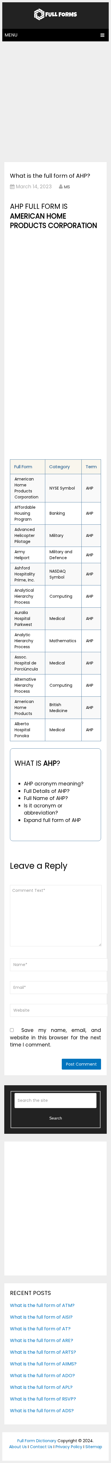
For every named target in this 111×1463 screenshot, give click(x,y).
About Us (18, 1447)
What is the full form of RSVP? (43, 1399)
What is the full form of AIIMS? (43, 1364)
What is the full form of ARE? (41, 1340)
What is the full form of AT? (40, 1328)
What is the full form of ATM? (42, 1305)
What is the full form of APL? (41, 1387)
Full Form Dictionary (36, 1441)
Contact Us (41, 1447)
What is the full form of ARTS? (43, 1352)
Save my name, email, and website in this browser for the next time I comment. (55, 1037)
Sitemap (93, 1447)
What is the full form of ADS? (42, 1410)
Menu (11, 35)
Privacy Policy (69, 1447)
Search (55, 1118)
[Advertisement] (55, 100)
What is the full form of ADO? (42, 1375)
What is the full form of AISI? (41, 1317)
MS (67, 187)
